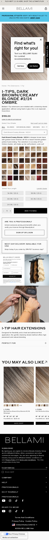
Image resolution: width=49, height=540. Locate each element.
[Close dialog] (48, 256)
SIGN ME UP (12, 276)
